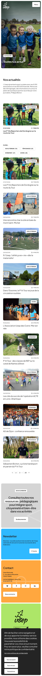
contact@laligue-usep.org (12, 579)
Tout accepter (11, 659)
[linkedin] (35, 586)
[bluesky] (7, 586)
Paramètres (11, 671)
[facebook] (16, 586)
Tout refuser (11, 665)
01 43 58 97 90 (7, 581)
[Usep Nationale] (6, 6)
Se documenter (21, 519)
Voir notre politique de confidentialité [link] (16, 653)
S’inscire (34, 551)
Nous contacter (10, 594)
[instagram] (25, 586)
